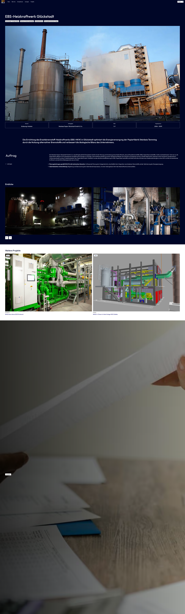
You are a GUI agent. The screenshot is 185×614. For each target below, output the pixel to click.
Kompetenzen (20, 1)
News (9, 1)
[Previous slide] (6, 237)
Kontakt (8, 474)
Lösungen (27, 1)
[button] (180, 2)
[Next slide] (10, 237)
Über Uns (13, 1)
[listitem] (48, 211)
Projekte (32, 1)
